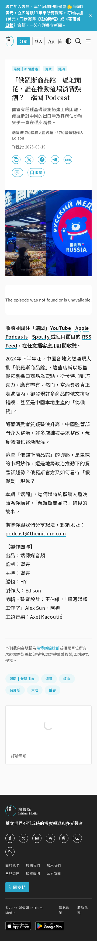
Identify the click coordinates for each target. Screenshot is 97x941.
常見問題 (12, 873)
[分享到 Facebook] (42, 159)
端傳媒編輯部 (48, 648)
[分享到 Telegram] (55, 159)
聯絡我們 (33, 865)
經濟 (61, 69)
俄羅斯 (15, 690)
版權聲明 (33, 873)
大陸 (34, 690)
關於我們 (12, 865)
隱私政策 (64, 910)
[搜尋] (78, 41)
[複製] (16, 159)
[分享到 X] (29, 159)
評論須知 (18, 755)
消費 (48, 69)
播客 (52, 690)
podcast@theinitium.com (35, 533)
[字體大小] (51, 41)
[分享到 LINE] (68, 159)
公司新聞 (54, 873)
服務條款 (82, 910)
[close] (90, 15)
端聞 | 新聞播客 (26, 69)
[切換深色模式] (68, 41)
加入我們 (54, 865)
